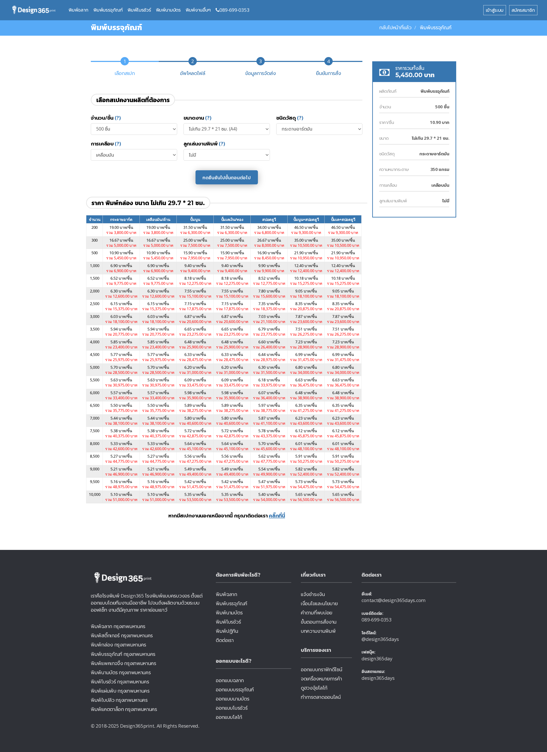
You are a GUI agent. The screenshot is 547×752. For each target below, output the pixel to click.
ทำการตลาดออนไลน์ (321, 697)
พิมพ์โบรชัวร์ (139, 10)
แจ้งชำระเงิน (313, 594)
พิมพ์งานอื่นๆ (198, 10)
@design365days (380, 639)
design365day (377, 658)
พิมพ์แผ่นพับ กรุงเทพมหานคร (120, 690)
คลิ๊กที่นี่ (277, 515)
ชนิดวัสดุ (289, 117)
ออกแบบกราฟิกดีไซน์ (321, 669)
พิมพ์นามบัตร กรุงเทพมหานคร (121, 672)
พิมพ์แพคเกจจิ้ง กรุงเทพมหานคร (123, 663)
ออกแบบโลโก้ (229, 717)
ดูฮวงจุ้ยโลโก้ (314, 687)
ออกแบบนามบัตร (232, 698)
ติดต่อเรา (225, 640)
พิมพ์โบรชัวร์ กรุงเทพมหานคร (120, 681)
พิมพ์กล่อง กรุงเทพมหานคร (118, 644)
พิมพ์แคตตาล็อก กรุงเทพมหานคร (124, 709)
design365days (378, 678)
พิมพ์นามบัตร (168, 10)
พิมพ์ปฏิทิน (227, 631)
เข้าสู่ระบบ (495, 10)
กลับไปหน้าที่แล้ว (395, 27)
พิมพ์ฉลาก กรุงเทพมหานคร (118, 626)
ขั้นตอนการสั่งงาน (319, 621)
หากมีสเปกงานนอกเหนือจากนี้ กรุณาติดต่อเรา (226, 515)
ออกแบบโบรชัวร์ (231, 708)
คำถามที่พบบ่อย (316, 612)
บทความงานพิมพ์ (318, 631)
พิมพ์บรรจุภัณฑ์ (108, 10)
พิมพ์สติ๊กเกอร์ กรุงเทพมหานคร (122, 635)
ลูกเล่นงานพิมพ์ (204, 143)
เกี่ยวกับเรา (313, 575)
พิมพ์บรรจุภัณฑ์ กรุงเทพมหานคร (123, 654)
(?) (118, 117)
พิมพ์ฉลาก (78, 10)
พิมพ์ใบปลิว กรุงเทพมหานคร (119, 700)
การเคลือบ (106, 143)
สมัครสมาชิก (523, 10)
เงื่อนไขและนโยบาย (319, 603)
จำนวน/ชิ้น (106, 117)
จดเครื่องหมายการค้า (321, 678)
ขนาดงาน (198, 117)
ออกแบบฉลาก (230, 680)
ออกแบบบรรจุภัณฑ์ (235, 689)
